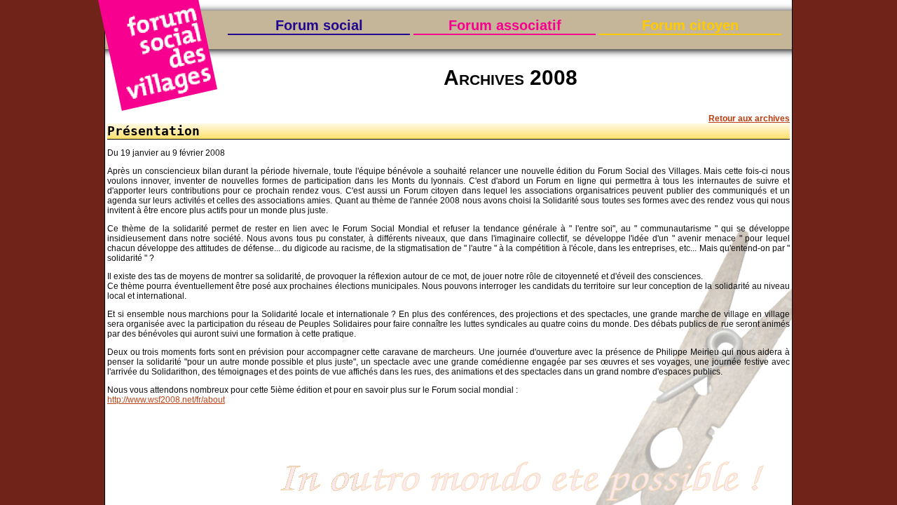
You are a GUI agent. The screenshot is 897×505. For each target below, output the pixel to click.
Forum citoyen (690, 25)
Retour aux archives (749, 118)
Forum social (319, 25)
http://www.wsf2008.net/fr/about (166, 400)
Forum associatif (504, 25)
